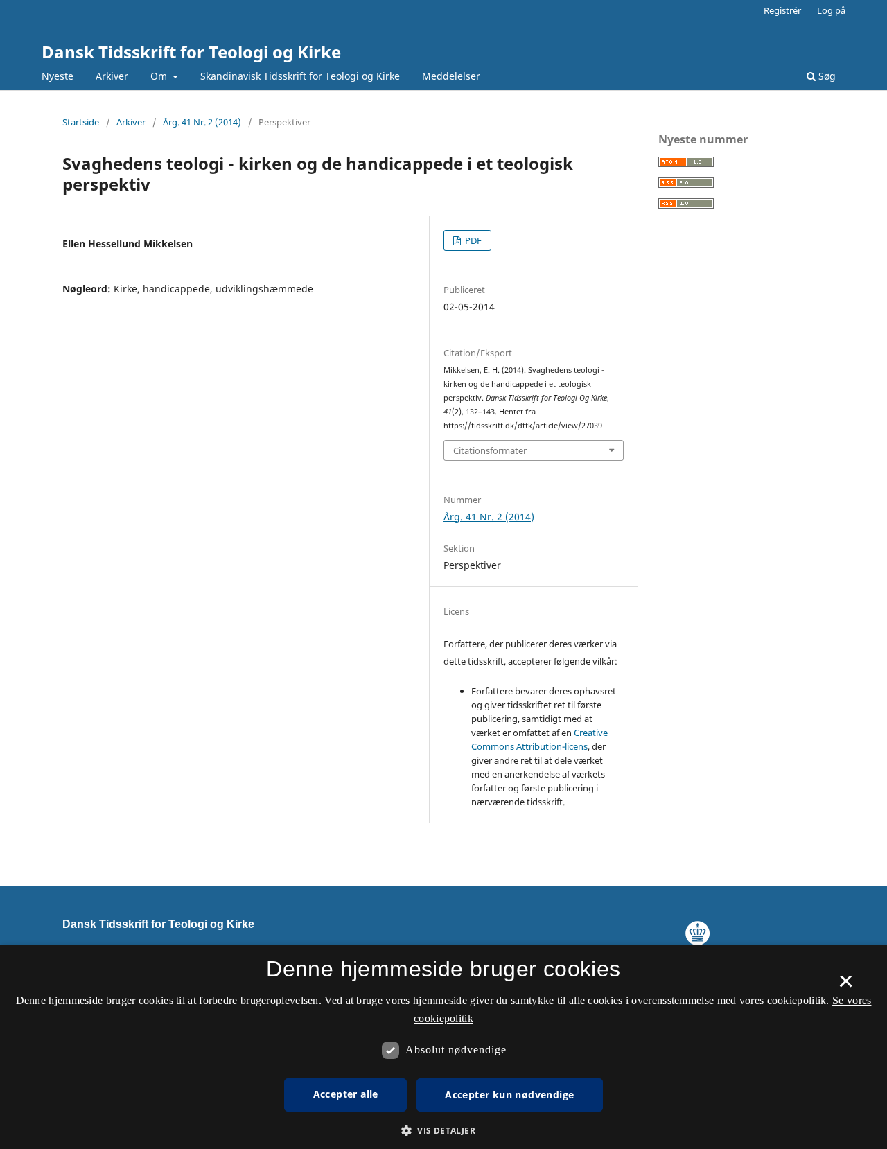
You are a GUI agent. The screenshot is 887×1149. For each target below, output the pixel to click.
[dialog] (443, 1047)
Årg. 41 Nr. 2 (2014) (202, 122)
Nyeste (57, 75)
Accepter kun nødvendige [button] (509, 1094)
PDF (472, 240)
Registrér (782, 10)
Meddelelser (451, 75)
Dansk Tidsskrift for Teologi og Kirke (191, 51)
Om (160, 75)
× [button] (846, 986)
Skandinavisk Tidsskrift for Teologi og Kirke (300, 75)
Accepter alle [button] (345, 1093)
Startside (80, 122)
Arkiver (112, 75)
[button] (443, 1130)
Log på (831, 10)
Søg (826, 75)
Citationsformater (490, 450)
